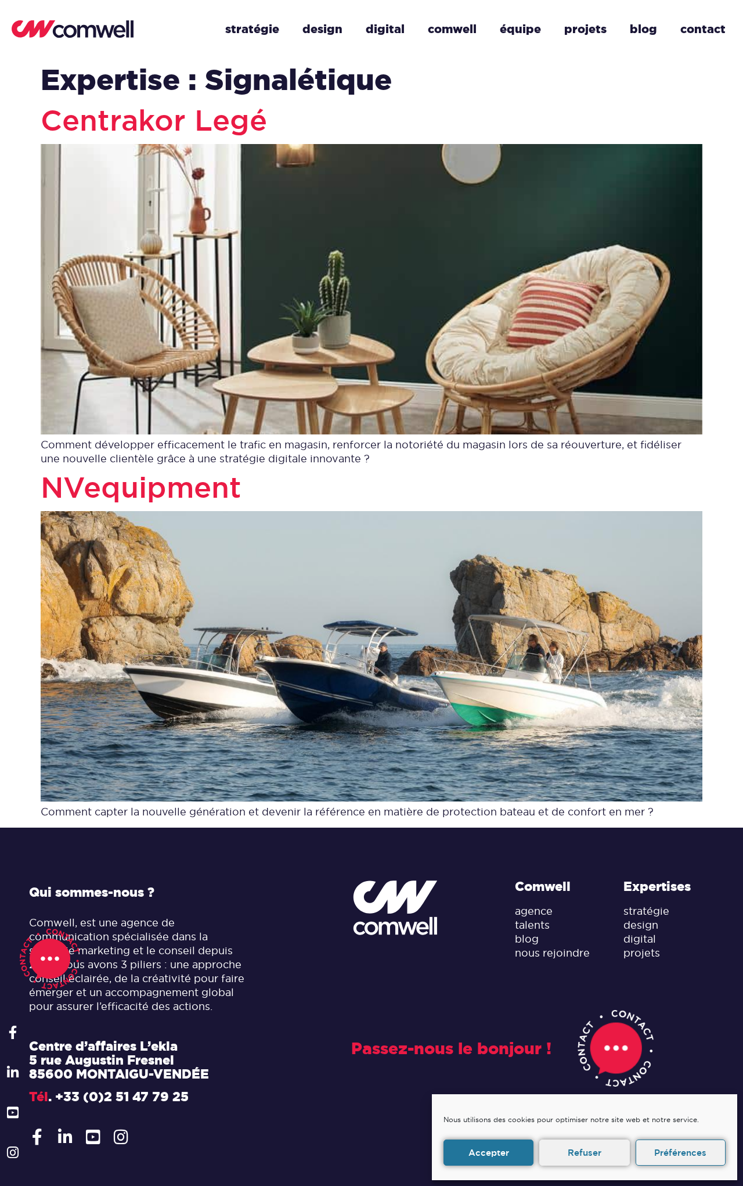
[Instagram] (12, 1152)
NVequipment (141, 487)
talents (532, 925)
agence (534, 911)
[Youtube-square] (12, 1112)
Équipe (520, 29)
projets (641, 952)
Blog (643, 29)
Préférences (680, 1152)
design (640, 925)
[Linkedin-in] (12, 1072)
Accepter (488, 1152)
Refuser (584, 1152)
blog (527, 939)
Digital (385, 29)
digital (639, 939)
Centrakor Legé (154, 120)
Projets (585, 29)
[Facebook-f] (12, 1032)
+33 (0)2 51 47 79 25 (122, 1096)
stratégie (646, 911)
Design (322, 29)
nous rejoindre (552, 952)
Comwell (452, 29)
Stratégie (252, 29)
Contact (703, 29)
